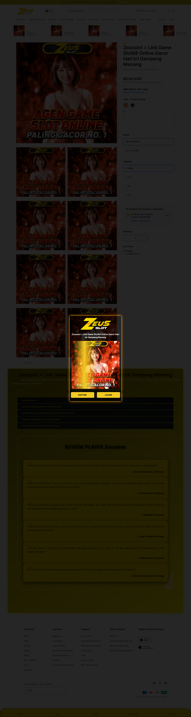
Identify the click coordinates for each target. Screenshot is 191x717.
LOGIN (108, 395)
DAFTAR (82, 395)
